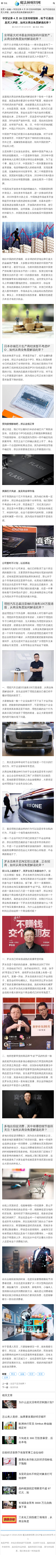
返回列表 (14, 1387)
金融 (9, 9)
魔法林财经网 (29, 1535)
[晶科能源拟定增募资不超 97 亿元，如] (9, 1494)
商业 (13, 1374)
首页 (3, 9)
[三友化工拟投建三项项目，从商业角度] (9, 1522)
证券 (6, 1377)
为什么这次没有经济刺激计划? (36, 1402)
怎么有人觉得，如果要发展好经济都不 (24, 1416)
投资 (41, 1374)
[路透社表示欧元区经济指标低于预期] (9, 1465)
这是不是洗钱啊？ (18, 1383)
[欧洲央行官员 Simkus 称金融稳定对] (9, 1429)
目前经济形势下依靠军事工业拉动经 (23, 1452)
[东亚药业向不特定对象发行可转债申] (9, 1479)
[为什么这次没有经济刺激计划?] (9, 1407)
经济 (31, 1374)
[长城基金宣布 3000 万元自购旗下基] (9, 1508)
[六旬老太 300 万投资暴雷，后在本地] (9, 1443)
